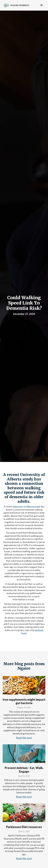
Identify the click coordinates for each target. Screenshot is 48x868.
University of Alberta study (26, 506)
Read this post (24, 737)
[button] (42, 5)
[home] (15, 5)
